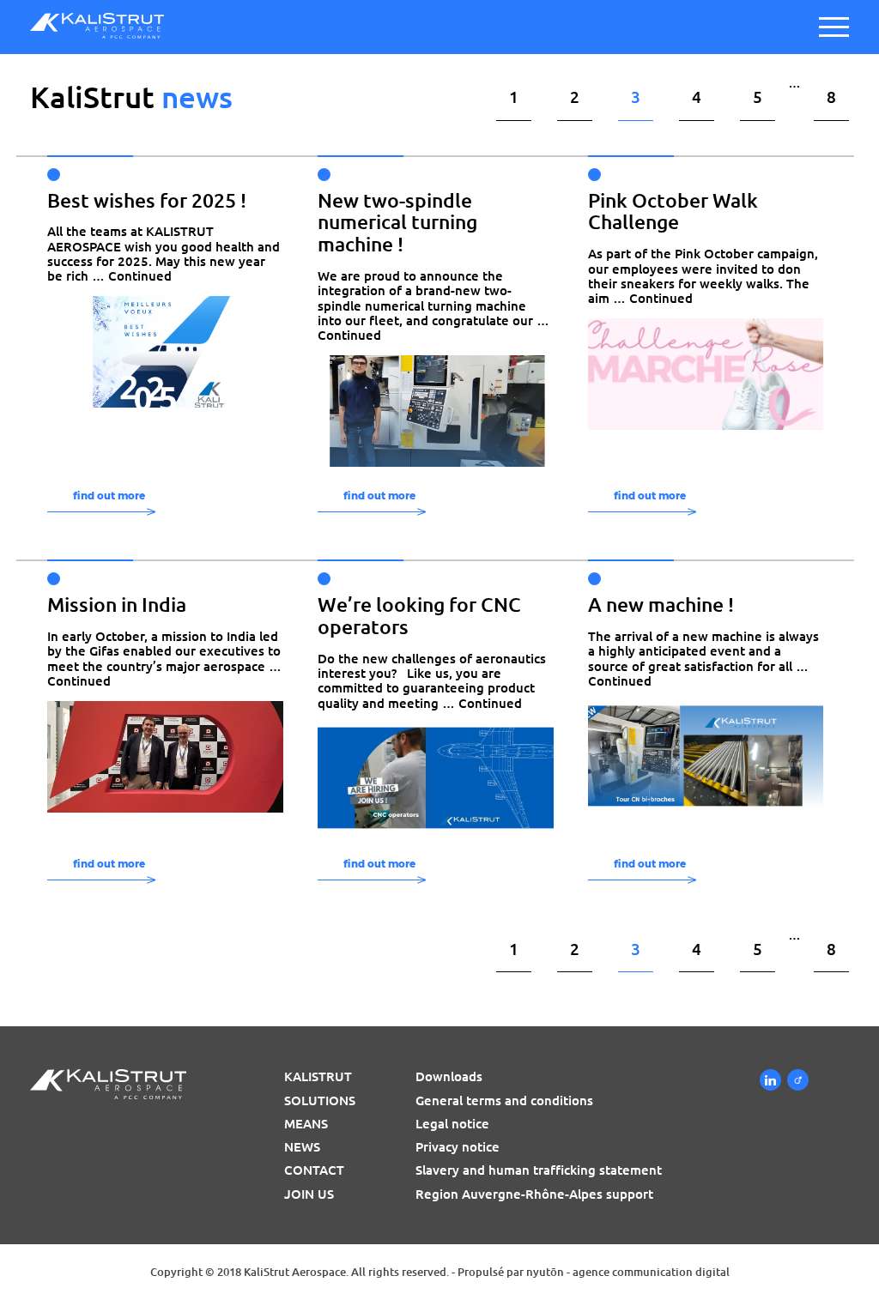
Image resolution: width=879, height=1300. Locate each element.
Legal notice (452, 1123)
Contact (314, 1170)
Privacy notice (457, 1147)
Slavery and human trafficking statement (538, 1170)
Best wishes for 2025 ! (146, 200)
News (302, 1147)
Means (306, 1123)
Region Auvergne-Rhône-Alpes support (534, 1194)
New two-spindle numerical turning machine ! (397, 223)
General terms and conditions (504, 1100)
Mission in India (116, 604)
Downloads (448, 1076)
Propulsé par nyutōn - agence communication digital (594, 1272)
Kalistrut (318, 1076)
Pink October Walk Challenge (673, 211)
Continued (140, 276)
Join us (309, 1194)
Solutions (319, 1100)
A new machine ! (661, 604)
